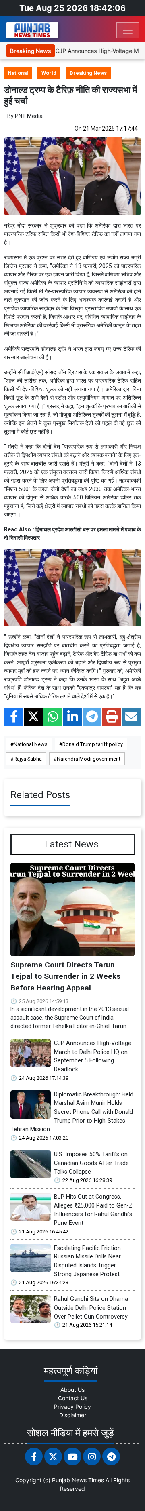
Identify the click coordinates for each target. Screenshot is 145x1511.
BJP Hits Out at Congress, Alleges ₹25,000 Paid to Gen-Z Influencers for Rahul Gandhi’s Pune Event (93, 1210)
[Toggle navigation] (127, 30)
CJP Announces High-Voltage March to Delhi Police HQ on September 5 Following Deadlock (92, 1056)
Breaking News (88, 73)
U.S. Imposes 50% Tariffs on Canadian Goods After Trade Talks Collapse (91, 1163)
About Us (72, 1389)
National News (31, 744)
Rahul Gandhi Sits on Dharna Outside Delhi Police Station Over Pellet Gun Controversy (91, 1308)
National (18, 73)
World (48, 73)
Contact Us (72, 1398)
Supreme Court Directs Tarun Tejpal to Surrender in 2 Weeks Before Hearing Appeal (65, 976)
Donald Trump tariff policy (92, 744)
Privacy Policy (72, 1406)
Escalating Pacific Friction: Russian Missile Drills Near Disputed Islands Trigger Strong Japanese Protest (88, 1261)
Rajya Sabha (28, 759)
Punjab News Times (78, 1480)
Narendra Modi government (88, 759)
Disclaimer (72, 1415)
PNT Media (29, 116)
